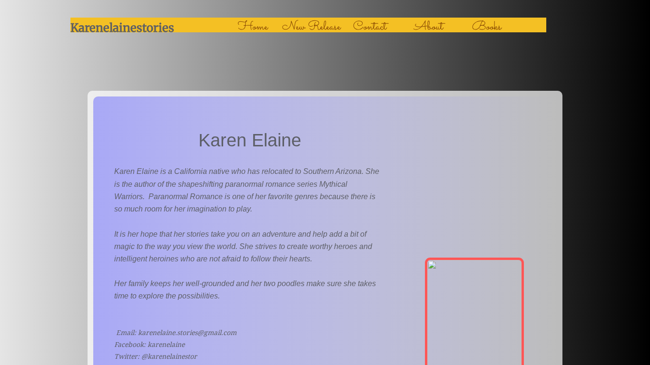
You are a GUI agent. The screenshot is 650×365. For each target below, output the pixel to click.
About (428, 27)
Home (253, 27)
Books (487, 27)
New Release (311, 27)
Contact (369, 27)
